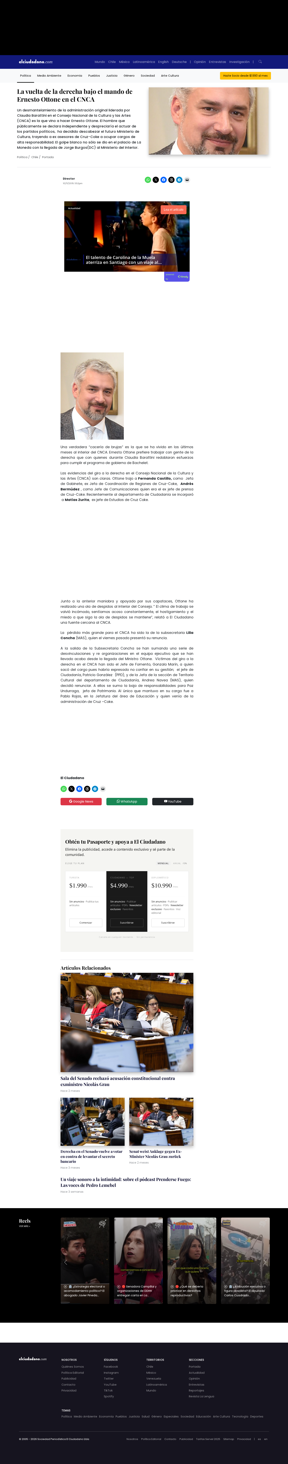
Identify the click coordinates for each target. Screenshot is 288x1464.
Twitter (109, 1379)
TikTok (108, 1390)
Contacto (68, 1385)
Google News (82, 801)
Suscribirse (126, 922)
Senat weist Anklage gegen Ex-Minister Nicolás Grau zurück (155, 1154)
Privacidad (69, 1390)
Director (69, 179)
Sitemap (228, 1439)
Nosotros (132, 1439)
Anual (180, 863)
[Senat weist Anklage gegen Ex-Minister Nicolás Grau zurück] (161, 1122)
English (163, 62)
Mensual (163, 863)
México (124, 62)
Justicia (111, 75)
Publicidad (69, 1379)
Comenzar (86, 922)
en (265, 1439)
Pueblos (94, 75)
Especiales (171, 1416)
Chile (112, 62)
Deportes (256, 1416)
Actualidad (197, 1373)
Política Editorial (73, 1373)
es (259, 1439)
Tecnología (240, 1416)
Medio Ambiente (49, 75)
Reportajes (196, 1390)
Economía (75, 75)
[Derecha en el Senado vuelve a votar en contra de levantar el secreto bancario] (93, 1122)
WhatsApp (128, 801)
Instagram (111, 1373)
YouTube (174, 801)
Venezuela (153, 1379)
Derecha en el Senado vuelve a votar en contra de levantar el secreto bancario (91, 1156)
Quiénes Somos (73, 1367)
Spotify (109, 1396)
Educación (203, 1416)
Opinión (200, 62)
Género (129, 75)
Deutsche (179, 62)
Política (25, 75)
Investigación (239, 62)
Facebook (111, 1367)
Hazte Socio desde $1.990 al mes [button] (245, 76)
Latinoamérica (144, 62)
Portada (48, 157)
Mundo (100, 62)
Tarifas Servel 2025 (208, 1439)
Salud (145, 1416)
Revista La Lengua (201, 1396)
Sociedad (148, 75)
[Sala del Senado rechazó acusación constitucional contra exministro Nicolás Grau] (127, 1023)
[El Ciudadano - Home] (35, 62)
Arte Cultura (170, 75)
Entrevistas (217, 62)
